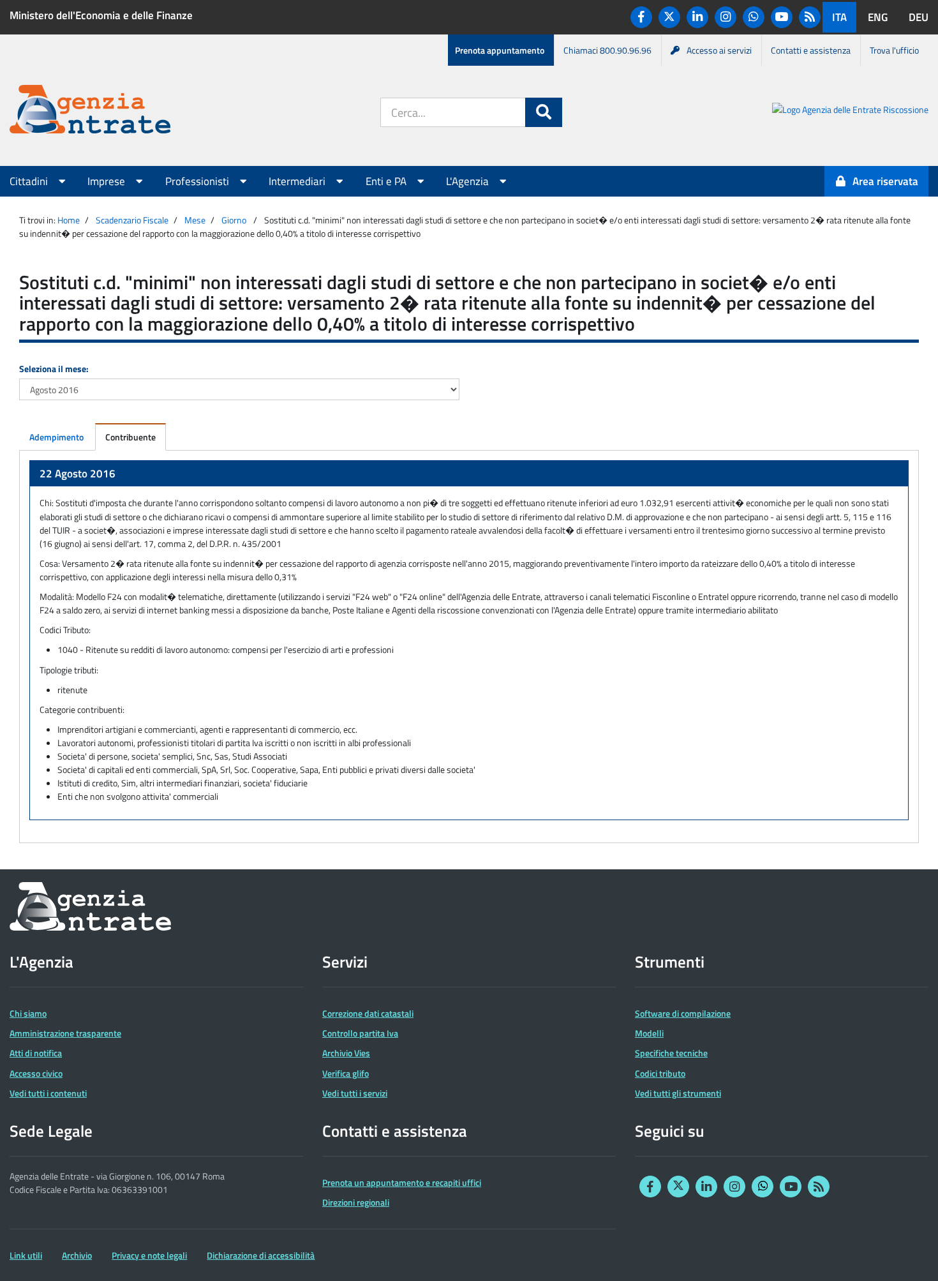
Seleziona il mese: (54, 368)
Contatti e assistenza (811, 50)
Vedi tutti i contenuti (48, 1093)
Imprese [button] (107, 181)
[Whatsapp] (753, 17)
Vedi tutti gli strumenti (678, 1093)
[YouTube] (782, 17)
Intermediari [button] (298, 181)
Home (68, 220)
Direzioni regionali (355, 1202)
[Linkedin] (697, 17)
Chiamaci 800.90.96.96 (607, 50)
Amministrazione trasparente (65, 1033)
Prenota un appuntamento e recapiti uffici (401, 1182)
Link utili (26, 1255)
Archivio (77, 1255)
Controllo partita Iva (360, 1033)
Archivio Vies (346, 1053)
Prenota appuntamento (499, 50)
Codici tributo (660, 1073)
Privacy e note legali (149, 1255)
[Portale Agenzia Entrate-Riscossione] (850, 111)
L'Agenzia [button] (468, 181)
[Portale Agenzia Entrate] (90, 111)
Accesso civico (36, 1073)
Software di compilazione (683, 1013)
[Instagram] (725, 17)
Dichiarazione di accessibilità (261, 1255)
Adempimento (56, 437)
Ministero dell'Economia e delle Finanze (101, 15)
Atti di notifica (36, 1053)
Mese (194, 220)
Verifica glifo (345, 1073)
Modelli (649, 1033)
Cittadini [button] (30, 181)
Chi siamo (28, 1013)
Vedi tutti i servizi (354, 1093)
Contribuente (130, 437)
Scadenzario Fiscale (132, 220)
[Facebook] (641, 17)
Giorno (233, 220)
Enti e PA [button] (387, 181)
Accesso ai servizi (719, 50)
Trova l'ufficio (894, 50)
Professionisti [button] (198, 181)
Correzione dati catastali (367, 1013)
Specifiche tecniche (671, 1053)
